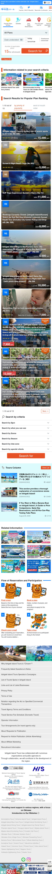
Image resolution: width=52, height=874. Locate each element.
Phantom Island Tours (8, 828)
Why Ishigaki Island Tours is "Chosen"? (16, 663)
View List (45, 467)
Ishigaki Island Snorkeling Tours (35, 822)
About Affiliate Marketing (11, 741)
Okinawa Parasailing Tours (31, 837)
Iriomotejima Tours (7, 819)
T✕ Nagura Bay (6, 59)
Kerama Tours (6, 840)
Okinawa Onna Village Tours (11, 837)
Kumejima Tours (6, 843)
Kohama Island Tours (23, 819)
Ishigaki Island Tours (39, 819)
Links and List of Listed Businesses (15, 685)
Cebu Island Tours (41, 846)
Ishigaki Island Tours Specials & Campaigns (18, 674)
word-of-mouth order (39, 106)
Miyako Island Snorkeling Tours (12, 831)
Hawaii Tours (5, 846)
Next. (45, 411)
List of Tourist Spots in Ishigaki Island (16, 679)
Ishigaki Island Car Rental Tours (33, 825)
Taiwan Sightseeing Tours (10, 849)
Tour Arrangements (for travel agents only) (18, 725)
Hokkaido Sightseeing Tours (11, 852)
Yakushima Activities (32, 843)
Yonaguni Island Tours (25, 828)
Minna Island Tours (18, 840)
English (48, 3)
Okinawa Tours (6, 834)
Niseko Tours (26, 852)
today (30, 38)
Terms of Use (6, 696)
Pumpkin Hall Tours (31, 831)
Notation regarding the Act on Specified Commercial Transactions (22, 702)
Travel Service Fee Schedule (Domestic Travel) (20, 714)
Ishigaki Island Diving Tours (10, 825)
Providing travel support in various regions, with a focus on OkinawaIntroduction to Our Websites (26, 810)
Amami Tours (18, 843)
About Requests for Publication (13, 731)
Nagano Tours (25, 849)
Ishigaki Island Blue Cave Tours (12, 822)
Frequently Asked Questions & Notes (16, 669)
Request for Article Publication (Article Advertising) (21, 736)
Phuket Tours (28, 846)
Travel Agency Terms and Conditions (16, 709)
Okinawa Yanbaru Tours (21, 834)
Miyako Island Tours (41, 828)
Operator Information (9, 720)
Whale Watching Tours (35, 840)
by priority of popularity (19, 106)
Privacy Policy (6, 690)
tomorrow (31, 41)
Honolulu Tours (17, 846)
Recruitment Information (11, 747)
